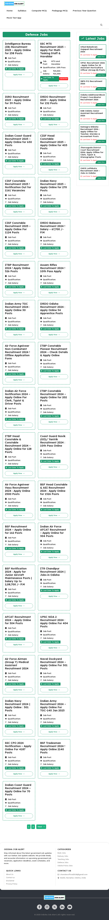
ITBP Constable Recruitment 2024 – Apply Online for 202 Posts (53, 395)
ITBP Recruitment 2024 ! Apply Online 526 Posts (17, 268)
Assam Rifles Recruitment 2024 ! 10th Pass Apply (52, 268)
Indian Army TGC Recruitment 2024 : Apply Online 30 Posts (17, 308)
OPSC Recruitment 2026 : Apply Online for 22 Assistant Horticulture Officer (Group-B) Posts (92, 66)
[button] (101, 25)
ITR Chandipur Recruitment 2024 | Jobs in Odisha (52, 571)
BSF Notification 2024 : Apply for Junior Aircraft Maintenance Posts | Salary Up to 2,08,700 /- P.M (18, 576)
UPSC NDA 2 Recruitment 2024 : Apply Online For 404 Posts (54, 621)
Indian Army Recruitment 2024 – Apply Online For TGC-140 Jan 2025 (53, 705)
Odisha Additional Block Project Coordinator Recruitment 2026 (92, 97)
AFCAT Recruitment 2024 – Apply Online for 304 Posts (18, 620)
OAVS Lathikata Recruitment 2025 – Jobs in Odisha (90, 170)
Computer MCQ (39, 10)
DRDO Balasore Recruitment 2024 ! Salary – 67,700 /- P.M (52, 227)
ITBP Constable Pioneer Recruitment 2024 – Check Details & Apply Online (54, 350)
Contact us (10, 878)
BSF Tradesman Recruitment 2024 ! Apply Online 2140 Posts (52, 747)
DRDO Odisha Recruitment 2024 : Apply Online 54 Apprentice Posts (52, 308)
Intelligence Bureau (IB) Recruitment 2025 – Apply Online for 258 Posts (18, 48)
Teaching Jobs (63, 859)
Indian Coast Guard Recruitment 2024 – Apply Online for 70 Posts (18, 789)
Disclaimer (10, 881)
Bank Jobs (62, 853)
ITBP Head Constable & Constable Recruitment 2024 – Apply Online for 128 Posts (18, 444)
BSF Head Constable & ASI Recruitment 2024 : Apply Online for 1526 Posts (53, 489)
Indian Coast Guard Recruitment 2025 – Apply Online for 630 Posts (18, 140)
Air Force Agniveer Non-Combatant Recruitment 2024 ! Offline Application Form (17, 352)
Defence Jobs (63, 862)
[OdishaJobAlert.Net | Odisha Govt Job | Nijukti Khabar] (14, 3)
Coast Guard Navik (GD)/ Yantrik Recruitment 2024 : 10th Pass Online (53, 441)
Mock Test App (14, 18)
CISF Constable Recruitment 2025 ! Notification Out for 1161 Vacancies (18, 185)
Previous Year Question (84, 10)
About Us (9, 874)
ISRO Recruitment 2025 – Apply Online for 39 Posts (18, 100)
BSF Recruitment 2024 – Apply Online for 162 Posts (18, 529)
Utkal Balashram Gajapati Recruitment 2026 (91, 49)
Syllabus (22, 10)
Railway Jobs (63, 856)
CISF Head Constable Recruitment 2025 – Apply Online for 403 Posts (53, 142)
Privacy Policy (11, 884)
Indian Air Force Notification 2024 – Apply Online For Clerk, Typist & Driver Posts (17, 397)
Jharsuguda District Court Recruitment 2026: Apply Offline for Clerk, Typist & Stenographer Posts (91, 152)
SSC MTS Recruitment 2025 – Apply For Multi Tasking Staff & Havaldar (53, 50)
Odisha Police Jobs (65, 866)
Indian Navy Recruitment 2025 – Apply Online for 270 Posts (53, 185)
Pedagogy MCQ (60, 10)
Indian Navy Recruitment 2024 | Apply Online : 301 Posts (17, 705)
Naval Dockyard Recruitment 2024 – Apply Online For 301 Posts (54, 663)
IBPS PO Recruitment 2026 (91, 82)
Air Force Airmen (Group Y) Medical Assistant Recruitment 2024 (17, 663)
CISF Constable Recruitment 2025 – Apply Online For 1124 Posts (18, 227)
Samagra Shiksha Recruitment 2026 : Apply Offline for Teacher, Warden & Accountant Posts (90, 132)
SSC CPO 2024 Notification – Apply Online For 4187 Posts (18, 747)
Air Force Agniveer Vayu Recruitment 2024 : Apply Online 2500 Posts (17, 489)
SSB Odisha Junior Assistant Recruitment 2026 (91, 113)
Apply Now (101, 56)
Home (9, 10)
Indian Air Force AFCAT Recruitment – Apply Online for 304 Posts (53, 531)
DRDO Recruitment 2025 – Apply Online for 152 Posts (53, 100)
